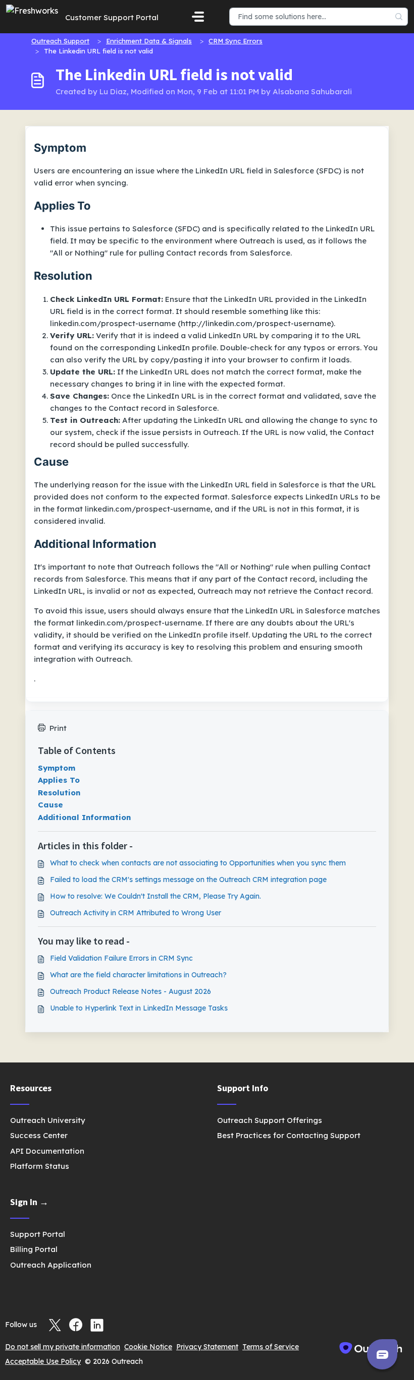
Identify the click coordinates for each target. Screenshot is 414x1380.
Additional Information (84, 817)
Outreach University (47, 1120)
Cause (50, 804)
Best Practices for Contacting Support (288, 1135)
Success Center (39, 1135)
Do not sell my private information (62, 1346)
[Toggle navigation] (198, 17)
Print (58, 728)
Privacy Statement (207, 1346)
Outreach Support (60, 41)
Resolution (59, 792)
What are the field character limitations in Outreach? (138, 974)
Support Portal (37, 1234)
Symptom (56, 768)
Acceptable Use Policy (43, 1361)
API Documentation (47, 1151)
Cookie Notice (148, 1346)
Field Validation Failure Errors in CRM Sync (121, 958)
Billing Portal (34, 1249)
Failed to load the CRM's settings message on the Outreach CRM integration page (188, 879)
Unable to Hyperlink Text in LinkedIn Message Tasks (139, 1008)
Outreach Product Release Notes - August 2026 (130, 991)
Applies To (59, 780)
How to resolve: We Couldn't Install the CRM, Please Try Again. (155, 896)
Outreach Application (50, 1265)
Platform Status (39, 1166)
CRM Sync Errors (236, 41)
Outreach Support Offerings (269, 1120)
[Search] (399, 17)
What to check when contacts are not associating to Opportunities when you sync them (198, 862)
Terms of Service (270, 1346)
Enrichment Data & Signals (149, 41)
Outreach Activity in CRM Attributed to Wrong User (135, 912)
